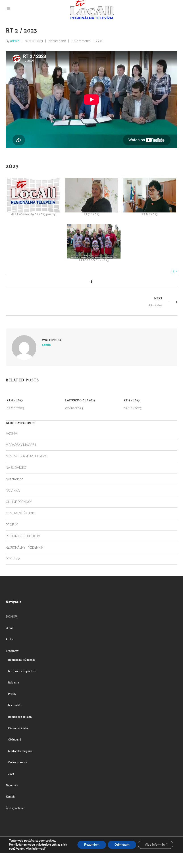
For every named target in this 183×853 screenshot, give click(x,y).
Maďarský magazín (20, 751)
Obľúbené (14, 739)
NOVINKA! (13, 490)
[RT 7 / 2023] (91, 211)
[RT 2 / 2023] (24, 347)
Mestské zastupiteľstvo (22, 671)
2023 (11, 773)
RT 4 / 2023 (132, 400)
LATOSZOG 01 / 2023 (80, 400)
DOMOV (11, 616)
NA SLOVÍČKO (16, 467)
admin (14, 41)
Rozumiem (91, 844)
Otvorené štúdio (18, 728)
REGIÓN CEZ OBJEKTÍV (23, 536)
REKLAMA (13, 559)
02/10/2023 (34, 41)
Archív (10, 639)
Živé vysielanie (15, 808)
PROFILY (12, 524)
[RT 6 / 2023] (149, 211)
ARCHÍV (11, 433)
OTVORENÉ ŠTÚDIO (20, 513)
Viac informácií (35, 849)
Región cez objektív (20, 716)
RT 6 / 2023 (14, 400)
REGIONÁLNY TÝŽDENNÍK (24, 547)
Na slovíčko (15, 705)
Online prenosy (17, 762)
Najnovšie (12, 785)
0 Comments (80, 41)
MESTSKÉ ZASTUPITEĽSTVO (26, 456)
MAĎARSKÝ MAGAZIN (21, 445)
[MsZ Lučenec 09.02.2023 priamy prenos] (33, 211)
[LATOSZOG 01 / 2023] (94, 257)
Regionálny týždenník (21, 659)
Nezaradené (57, 41)
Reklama (13, 682)
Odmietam (121, 844)
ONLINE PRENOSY (19, 502)
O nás (9, 628)
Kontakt (10, 796)
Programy (12, 650)
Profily (12, 694)
